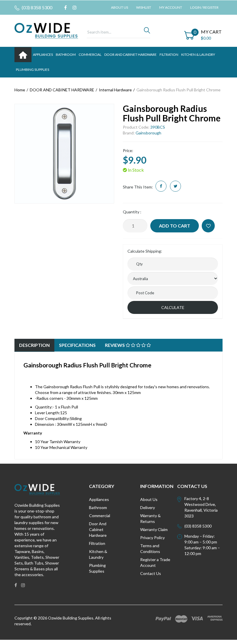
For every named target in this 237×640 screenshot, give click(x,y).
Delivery (147, 507)
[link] (65, 7)
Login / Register (204, 7)
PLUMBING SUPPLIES (32, 69)
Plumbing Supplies (97, 568)
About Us (119, 7)
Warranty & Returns (150, 518)
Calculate (172, 307)
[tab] (34, 345)
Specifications (77, 345)
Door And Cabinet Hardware (98, 529)
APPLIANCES (43, 54)
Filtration (97, 543)
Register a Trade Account (155, 562)
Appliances (99, 499)
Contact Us (150, 573)
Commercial (90, 54)
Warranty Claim (154, 529)
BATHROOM (66, 54)
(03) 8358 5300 (36, 7)
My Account (170, 7)
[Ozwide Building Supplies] (46, 30)
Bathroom (98, 507)
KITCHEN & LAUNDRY (198, 54)
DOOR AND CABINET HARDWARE (130, 54)
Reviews (115, 345)
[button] (208, 225)
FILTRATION (169, 54)
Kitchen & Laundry (98, 554)
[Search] (147, 32)
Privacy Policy (152, 537)
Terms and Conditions (150, 548)
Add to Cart (174, 225)
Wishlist (143, 7)
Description (34, 345)
